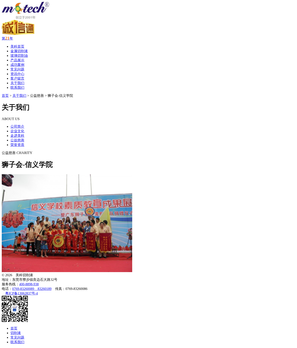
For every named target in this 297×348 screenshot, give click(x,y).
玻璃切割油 (19, 55)
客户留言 (17, 78)
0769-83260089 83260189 (32, 289)
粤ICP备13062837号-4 (21, 293)
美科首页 (17, 46)
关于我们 (17, 83)
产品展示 (17, 60)
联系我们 (17, 87)
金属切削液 (19, 51)
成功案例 (17, 65)
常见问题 (17, 69)
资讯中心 (17, 74)
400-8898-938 (29, 284)
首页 (5, 95)
